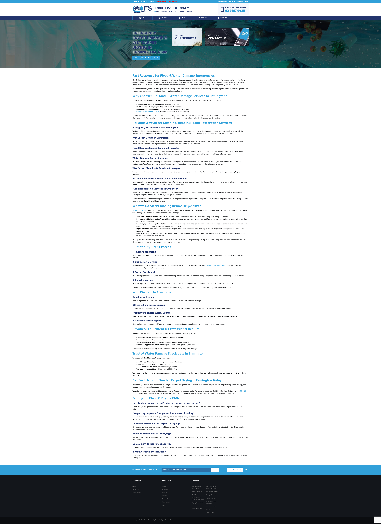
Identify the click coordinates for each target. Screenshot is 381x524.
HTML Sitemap (210, 512)
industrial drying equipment (214, 265)
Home (164, 486)
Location (164, 495)
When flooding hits (139, 210)
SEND (215, 470)
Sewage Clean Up (211, 495)
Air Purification (210, 498)
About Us (165, 489)
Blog (163, 505)
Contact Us (165, 499)
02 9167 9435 (236, 470)
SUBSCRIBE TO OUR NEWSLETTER (144, 470)
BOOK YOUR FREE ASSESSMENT (146, 58)
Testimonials (166, 502)
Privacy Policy (136, 492)
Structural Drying (197, 508)
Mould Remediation (212, 491)
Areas (134, 486)
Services (164, 492)
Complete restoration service (147, 112)
